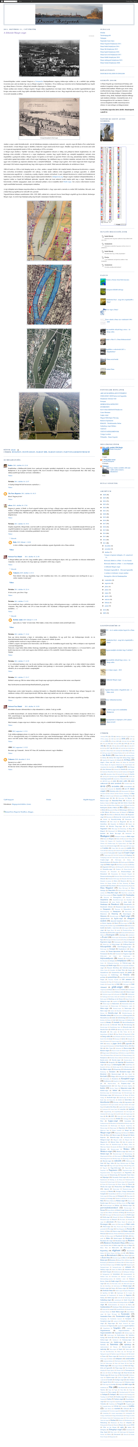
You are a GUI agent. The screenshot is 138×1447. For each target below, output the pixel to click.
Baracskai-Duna (117, 800)
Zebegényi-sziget (115, 1429)
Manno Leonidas (116, 1130)
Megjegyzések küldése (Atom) (21, 804)
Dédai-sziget (110, 864)
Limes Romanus (105, 412)
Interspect (117, 1039)
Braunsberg (123, 829)
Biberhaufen (128, 819)
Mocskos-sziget (115, 1149)
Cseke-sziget (128, 850)
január (107, 606)
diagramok (105, 867)
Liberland (102, 1114)
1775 (126, 736)
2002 (118, 746)
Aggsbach (105, 760)
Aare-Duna (125, 750)
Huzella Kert (104, 1029)
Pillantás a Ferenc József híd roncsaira (117, 280)
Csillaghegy (128, 855)
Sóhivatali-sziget (128, 1283)
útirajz (120, 1384)
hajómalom (123, 1001)
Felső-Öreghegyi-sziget (124, 947)
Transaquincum (129, 1370)
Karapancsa (103, 1058)
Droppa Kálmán (112, 883)
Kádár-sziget (125, 1050)
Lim (117, 1114)
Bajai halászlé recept (108, 796)
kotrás (102, 1088)
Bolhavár (122, 824)
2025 (104, 498)
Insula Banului (116, 1036)
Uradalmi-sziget (118, 1382)
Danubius (116, 862)
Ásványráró (110, 789)
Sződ (115, 1337)
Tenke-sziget (103, 1359)
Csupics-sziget (104, 860)
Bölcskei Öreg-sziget (115, 826)
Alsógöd (120, 767)
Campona (110, 841)
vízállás (131, 1406)
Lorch (124, 1116)
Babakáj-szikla (114, 791)
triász (104, 1373)
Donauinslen (114, 874)
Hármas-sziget (114, 1006)
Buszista (124, 839)
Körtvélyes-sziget (104, 1093)
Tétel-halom (118, 1361)
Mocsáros (103, 1149)
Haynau (102, 1013)
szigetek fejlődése (129, 1326)
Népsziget (106, 1177)
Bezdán (105, 819)
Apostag (105, 776)
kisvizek (103, 1076)
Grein (103, 992)
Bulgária (111, 839)
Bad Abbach (110, 793)
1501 (106, 736)
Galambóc (112, 970)
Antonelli (119, 774)
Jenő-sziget (103, 1046)
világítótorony (118, 1401)
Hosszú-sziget (103, 1027)
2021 (104, 511)
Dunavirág (115, 914)
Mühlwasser (129, 1161)
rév (124, 1253)
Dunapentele (107, 909)
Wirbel (110, 1425)
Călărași (130, 839)
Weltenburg (103, 1422)
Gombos (102, 984)
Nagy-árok (131, 1165)
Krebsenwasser (118, 1095)
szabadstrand (117, 1300)
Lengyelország (107, 1111)
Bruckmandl (111, 831)
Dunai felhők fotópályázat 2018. (110, 57)
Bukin (105, 839)
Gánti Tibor (121, 970)
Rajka (125, 1245)
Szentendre (125, 1314)
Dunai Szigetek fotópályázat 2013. (110, 44)
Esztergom (110, 934)
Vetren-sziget (109, 1401)
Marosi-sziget (116, 1135)
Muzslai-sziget (107, 1161)
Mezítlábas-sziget (116, 1144)
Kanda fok (118, 1055)
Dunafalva (128, 897)
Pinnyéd (114, 1219)
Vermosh (102, 1399)
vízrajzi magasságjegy (117, 1413)
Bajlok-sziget (118, 796)
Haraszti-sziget (104, 1006)
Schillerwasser (117, 1272)
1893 (117, 741)
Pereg (122, 1212)
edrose (10, 505)
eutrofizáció (131, 935)
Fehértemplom (118, 942)
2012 (104, 540)
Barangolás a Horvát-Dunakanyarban (115, 576)
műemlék (117, 1160)
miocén (114, 1147)
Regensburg (104, 1250)
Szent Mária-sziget (118, 1312)
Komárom (115, 1079)
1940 (132, 741)
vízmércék (131, 1411)
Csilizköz (120, 855)
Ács (125, 753)
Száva (130, 1304)
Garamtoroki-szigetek (118, 972)
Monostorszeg (128, 1154)
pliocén (130, 1222)
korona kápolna (128, 1086)
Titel (101, 1363)
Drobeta (102, 883)
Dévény (132, 864)
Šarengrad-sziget (104, 1267)
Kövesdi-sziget (128, 1093)
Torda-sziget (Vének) (117, 1366)
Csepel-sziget (129, 852)
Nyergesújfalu (130, 1182)
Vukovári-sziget (104, 1420)
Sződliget (123, 1337)
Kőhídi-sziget (104, 1090)
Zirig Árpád (103, 1432)
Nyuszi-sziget (111, 1184)
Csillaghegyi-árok (105, 857)
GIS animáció (126, 979)
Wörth (115, 1425)
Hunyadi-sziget (127, 1027)
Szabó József (128, 1300)
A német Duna (109, 369)
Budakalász (129, 833)
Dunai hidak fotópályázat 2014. (110, 46)
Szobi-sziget (110, 1335)
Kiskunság (103, 1072)
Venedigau (130, 1394)
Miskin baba (122, 1147)
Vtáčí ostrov (129, 1418)
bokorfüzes (103, 824)
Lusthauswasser (104, 1123)
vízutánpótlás (128, 1413)
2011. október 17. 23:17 (21, 677)
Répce (119, 1253)
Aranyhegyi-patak (105, 779)
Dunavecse (103, 914)
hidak (113, 1018)
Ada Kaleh (106, 755)
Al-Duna (127, 760)
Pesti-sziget (108, 1215)
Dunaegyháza (117, 897)
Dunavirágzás (127, 914)
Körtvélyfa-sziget (116, 1093)
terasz (111, 1359)
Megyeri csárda (117, 1140)
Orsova (110, 1191)
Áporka (132, 774)
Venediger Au (103, 1397)
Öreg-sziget (130, 1196)
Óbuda (130, 1184)
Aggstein (112, 760)
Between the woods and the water (124, 817)
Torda (130, 1363)
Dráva (115, 881)
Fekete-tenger (116, 944)
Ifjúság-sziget (121, 1029)
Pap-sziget (131, 1203)
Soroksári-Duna (108, 1290)
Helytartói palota (117, 1015)
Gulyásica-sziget (107, 994)
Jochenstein (111, 1046)
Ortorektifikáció (112, 1194)
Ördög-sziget (112, 1196)
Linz (101, 1116)
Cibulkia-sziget (111, 843)
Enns (127, 921)
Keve (109, 1067)
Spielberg (105, 1293)
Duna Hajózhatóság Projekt (125, 886)
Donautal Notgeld (127, 874)
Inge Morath (119, 1034)
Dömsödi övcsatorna (105, 881)
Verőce (109, 1399)
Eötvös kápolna (107, 923)
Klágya (113, 1076)
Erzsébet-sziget (114, 932)
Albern (124, 762)
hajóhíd (115, 1001)
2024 (104, 501)
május (107, 593)
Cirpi (130, 843)
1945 (114, 743)
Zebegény (103, 1429)
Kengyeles (112, 1062)
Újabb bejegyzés (9, 799)
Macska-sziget (129, 1123)
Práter (108, 1231)
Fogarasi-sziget (127, 954)
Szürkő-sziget (118, 1342)
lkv (107, 1116)
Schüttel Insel (104, 1276)
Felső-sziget (103, 949)
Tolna (116, 1363)
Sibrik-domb (124, 1281)
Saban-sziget (129, 1262)
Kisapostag (117, 1069)
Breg (130, 829)
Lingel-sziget (129, 1114)
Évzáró (104, 937)
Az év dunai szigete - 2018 (113, 670)
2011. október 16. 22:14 (21, 589)
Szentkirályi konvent (116, 1319)
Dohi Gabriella (130, 867)
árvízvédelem (128, 786)
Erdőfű (102, 928)
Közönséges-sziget (105, 1095)
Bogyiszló (123, 822)
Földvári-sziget (127, 963)
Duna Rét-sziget (123, 888)
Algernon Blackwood (116, 765)
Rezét (132, 1255)
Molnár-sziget (104, 1154)
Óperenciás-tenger (127, 1189)
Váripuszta (103, 1392)
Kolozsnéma (106, 1079)
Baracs (130, 798)
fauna (130, 940)
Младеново (113, 1437)
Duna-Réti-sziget (112, 893)
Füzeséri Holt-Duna (113, 968)
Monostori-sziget (117, 1154)
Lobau (119, 1116)
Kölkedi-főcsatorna (127, 1090)
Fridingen (103, 965)
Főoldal (48, 799)
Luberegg (125, 1119)
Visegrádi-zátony (106, 1406)
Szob (101, 1335)
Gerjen (102, 979)
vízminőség (106, 1413)
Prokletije (122, 1233)
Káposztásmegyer (127, 1055)
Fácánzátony (124, 937)
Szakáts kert (103, 1302)
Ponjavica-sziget (128, 1226)
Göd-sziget (126, 984)
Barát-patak (129, 800)
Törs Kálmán (129, 1368)
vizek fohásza (108, 1408)
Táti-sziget (129, 1351)
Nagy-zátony (128, 1168)
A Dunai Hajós (109, 750)
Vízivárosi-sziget (113, 1411)
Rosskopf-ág (103, 1262)
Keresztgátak (117, 1064)
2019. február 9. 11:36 (30, 620)
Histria (109, 1020)
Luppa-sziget (104, 415)
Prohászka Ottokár (113, 1233)
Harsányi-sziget (117, 1008)
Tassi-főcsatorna (110, 1351)
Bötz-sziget (115, 829)
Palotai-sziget (120, 1201)
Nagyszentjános (118, 1172)
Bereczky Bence (120, 814)
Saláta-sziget (120, 1265)
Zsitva (109, 1434)
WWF (132, 1425)
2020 (104, 514)
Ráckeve (131, 1240)
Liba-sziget (129, 1111)
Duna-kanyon (121, 890)
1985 (113, 746)
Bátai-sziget (120, 805)
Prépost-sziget (117, 1231)
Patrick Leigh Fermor (123, 1210)
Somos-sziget (122, 1288)
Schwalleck (114, 1276)
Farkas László (116, 940)
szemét (112, 1309)
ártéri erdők (123, 781)
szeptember (108, 580)
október (107, 552)
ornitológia (103, 1191)
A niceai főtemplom (108, 461)
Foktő (115, 956)
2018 (104, 520)
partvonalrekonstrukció (77, 452)
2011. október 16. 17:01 (20, 505)
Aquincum (122, 776)
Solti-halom (117, 1286)
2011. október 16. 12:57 (21, 481)
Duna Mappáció (106, 888)
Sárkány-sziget (104, 1269)
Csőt (131, 857)
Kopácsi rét (124, 1081)
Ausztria (118, 789)
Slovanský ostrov (116, 1283)
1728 (122, 736)
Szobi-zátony (121, 1335)
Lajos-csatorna (115, 1104)
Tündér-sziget (104, 1375)
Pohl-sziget (121, 1224)
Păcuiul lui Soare (128, 1198)
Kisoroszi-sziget (116, 1074)
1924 (127, 741)
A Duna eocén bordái (111, 359)
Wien (121, 1422)
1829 (117, 739)
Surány (102, 1298)
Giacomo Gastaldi (113, 979)
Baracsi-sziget (104, 800)
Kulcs (130, 1097)
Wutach (121, 1425)
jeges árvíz (117, 1043)
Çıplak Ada (103, 846)
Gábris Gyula (103, 970)
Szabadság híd (128, 1298)
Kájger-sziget (105, 1053)
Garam (130, 970)
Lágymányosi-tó (104, 1104)
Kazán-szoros (104, 1060)
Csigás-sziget (107, 855)
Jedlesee (108, 1043)
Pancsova (130, 1201)
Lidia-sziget (111, 1114)
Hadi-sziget (103, 999)
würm (127, 1425)
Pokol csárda (130, 1224)
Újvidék (110, 1380)
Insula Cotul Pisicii (128, 1036)
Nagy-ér (105, 1168)
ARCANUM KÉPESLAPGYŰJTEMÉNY (113, 393)
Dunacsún (106, 897)
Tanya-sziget (113, 1349)
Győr (123, 994)
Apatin (126, 774)
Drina (130, 881)
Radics (10, 465)
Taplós (121, 1349)
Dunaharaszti (104, 902)
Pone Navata (117, 1226)
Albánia (118, 762)
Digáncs (113, 867)
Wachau (112, 1420)
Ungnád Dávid (107, 1382)
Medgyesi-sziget (105, 1140)
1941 (104, 743)
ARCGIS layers (106, 781)
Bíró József (113, 822)
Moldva (130, 1151)
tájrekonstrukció (104, 1347)
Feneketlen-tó (123, 949)
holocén (129, 1020)
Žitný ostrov (113, 1432)
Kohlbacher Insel (122, 1076)
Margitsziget (118, 1133)
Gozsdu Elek (110, 984)
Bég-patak (110, 810)
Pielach (122, 1217)
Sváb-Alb (120, 1298)
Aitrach (119, 760)
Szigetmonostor (105, 1330)
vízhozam (126, 1408)
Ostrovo (130, 1194)
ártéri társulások (116, 783)
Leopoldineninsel (118, 1111)
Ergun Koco (110, 930)
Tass (101, 1351)
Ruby (15, 542)
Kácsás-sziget (104, 1050)
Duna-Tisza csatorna (126, 893)
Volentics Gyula (106, 1418)
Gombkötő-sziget (128, 982)
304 (129, 748)
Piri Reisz (122, 1219)
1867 (131, 739)
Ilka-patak (103, 1032)
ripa (131, 1258)
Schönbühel (116, 1274)
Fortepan (103, 401)
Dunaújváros (117, 911)
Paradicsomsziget (107, 1205)
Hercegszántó (128, 1015)
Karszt (122, 1058)
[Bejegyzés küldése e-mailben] (17, 450)
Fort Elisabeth (104, 961)
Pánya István (122, 1203)
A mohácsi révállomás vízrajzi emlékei (116, 573)
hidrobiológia (122, 1018)
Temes (104, 1356)
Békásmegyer (124, 810)
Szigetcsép (112, 1326)
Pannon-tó (113, 1203)
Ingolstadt (127, 1034)
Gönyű (110, 989)
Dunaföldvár (104, 900)
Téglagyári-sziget (104, 1354)
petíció (123, 1215)
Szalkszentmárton (112, 1304)
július (107, 586)
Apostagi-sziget (113, 776)
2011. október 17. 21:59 (21, 661)
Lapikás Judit (122, 1107)
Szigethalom (106, 1328)
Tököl (126, 1366)
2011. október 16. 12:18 (20, 465)
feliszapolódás (105, 946)
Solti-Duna (108, 1286)
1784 (131, 736)
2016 (104, 527)
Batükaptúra (103, 807)
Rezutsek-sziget (117, 1258)
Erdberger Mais (104, 925)
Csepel (119, 853)
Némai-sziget (103, 1175)
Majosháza (122, 1128)
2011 (104, 543)
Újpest (125, 1377)
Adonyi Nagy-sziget (128, 758)
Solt (101, 1286)
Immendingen (103, 1034)
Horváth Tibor (116, 1025)
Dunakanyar (104, 904)
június (107, 590)
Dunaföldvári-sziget (118, 900)
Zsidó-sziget (123, 1432)
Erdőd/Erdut (121, 925)
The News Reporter (14, 493)
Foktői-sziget (126, 956)
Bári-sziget (114, 803)
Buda (130, 831)
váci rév (129, 1387)
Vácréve (102, 1390)
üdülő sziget (128, 1384)
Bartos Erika (103, 805)
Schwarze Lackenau (126, 1276)
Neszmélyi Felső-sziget (119, 1177)
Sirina (108, 1283)
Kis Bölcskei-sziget (127, 1067)
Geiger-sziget (103, 975)
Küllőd (120, 1100)
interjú (110, 1039)
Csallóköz (105, 848)
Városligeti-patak (123, 1392)
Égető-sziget (125, 916)
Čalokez (102, 841)
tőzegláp (102, 1370)
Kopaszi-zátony (112, 1083)
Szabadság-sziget (105, 1300)
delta (126, 864)
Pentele (116, 1212)
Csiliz (114, 855)
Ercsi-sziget (124, 923)
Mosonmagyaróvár (105, 1158)
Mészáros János (104, 1144)
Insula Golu (103, 1039)
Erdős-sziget (125, 928)
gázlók (130, 972)
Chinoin (102, 843)
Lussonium (128, 1121)
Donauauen (103, 871)
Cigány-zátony (122, 843)
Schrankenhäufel (127, 1274)
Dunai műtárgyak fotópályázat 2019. (111, 60)
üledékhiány (103, 1387)
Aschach (102, 789)
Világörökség (128, 1401)
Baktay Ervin (128, 796)
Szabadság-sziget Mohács (108, 426)
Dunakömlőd (128, 904)
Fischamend (103, 954)
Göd (118, 984)
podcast (114, 1224)
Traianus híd (120, 1370)
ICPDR (113, 1029)
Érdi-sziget (113, 925)
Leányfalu (123, 1109)
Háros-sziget (104, 1008)
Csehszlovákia (119, 850)
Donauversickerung (106, 876)
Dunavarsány (128, 911)
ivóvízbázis (124, 1041)
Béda (103, 810)
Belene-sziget (115, 812)
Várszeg (132, 1392)
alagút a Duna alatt (106, 762)
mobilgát (130, 1147)
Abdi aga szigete (106, 753)
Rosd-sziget (130, 1260)
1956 (125, 743)
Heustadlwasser (104, 1018)
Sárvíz (120, 1269)
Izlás (130, 1041)
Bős (127, 826)
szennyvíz (116, 1321)
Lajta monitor (124, 1104)
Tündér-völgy (114, 1375)
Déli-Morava (120, 864)
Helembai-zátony (105, 1015)
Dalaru (129, 860)
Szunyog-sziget (126, 1340)
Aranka (131, 776)
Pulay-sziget (110, 1236)
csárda (122, 848)
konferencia (107, 1081)
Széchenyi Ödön (118, 1307)
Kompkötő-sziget (127, 1078)
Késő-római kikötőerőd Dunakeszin (111, 409)
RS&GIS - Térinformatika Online (110, 423)
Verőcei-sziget (118, 1399)
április (107, 596)
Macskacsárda (103, 1126)
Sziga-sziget (111, 1323)
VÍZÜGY (103, 429)
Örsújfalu (102, 1198)
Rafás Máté (108, 1245)
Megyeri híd (128, 1140)
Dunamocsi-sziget (121, 907)
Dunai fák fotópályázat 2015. (109, 49)
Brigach (102, 831)
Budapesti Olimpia (120, 836)
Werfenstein (114, 1422)
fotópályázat (122, 960)
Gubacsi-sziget (130, 992)
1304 (101, 736)
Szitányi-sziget (128, 1333)
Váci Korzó (121, 1387)
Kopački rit (116, 1081)
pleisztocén (110, 1222)
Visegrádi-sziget (130, 1404)
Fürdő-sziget (67, 182)
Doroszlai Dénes (118, 876)
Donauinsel (103, 874)
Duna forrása (112, 886)
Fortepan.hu (39, 81)
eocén (132, 921)
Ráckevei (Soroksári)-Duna (114, 1243)
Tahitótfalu (114, 1344)
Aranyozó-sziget (130, 779)
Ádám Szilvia (119, 755)
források (120, 958)
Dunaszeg (117, 909)
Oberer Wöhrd (121, 1184)
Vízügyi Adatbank (105, 1415)
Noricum (102, 1182)
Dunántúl (131, 907)
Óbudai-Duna (118, 1187)
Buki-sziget (130, 836)
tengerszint (130, 1356)
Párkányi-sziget (127, 1205)
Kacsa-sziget (128, 1048)
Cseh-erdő (103, 850)
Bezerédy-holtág (116, 819)
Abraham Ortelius (117, 753)
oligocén (106, 1189)
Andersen (124, 772)
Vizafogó (123, 1406)
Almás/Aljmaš (128, 765)
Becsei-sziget (131, 807)
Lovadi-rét (110, 1119)
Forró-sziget (129, 958)
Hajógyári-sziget (105, 1001)
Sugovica (129, 1295)
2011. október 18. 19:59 (32, 706)
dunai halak (127, 902)
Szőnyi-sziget (104, 1340)
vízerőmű (117, 1408)
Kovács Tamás (114, 1088)
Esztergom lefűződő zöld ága (114, 290)
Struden (121, 1295)
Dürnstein (103, 916)
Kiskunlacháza (127, 1069)
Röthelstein (112, 1262)
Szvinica (129, 1342)
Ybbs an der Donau (109, 1427)
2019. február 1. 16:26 (24, 542)
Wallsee (121, 1420)
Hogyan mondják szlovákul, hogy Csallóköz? (119, 650)
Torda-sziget (104, 1365)
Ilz (131, 1032)
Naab (101, 1163)
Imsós (111, 1034)
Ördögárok (121, 1196)
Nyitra (104, 1184)
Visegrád (120, 1404)
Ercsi (116, 923)
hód (114, 1020)
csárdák (128, 848)
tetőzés (125, 1361)
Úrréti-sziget (105, 1384)
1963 (131, 743)
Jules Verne (109, 1048)
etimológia (122, 935)
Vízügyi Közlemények (118, 1415)
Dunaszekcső (127, 909)
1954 (119, 743)
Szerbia (123, 1321)
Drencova (123, 881)
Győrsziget (105, 997)
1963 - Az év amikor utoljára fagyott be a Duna (119, 630)
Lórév (130, 1116)
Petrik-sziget (106, 1217)
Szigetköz (117, 1328)
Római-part (103, 1260)
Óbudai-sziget (130, 1186)
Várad (130, 1390)
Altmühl (122, 769)
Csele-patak (111, 853)
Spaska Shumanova (129, 1290)
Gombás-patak (117, 982)
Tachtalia (103, 1344)
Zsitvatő (126, 1434)
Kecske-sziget (116, 1060)
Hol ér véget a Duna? (111, 309)
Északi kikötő (124, 932)
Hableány (129, 997)
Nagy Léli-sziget (114, 1165)
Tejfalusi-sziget (115, 1354)
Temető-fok (122, 1356)
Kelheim (103, 1062)
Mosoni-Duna (127, 1156)
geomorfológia (112, 977)
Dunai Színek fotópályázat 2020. (110, 63)
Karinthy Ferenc (114, 1058)
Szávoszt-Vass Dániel (15, 556)
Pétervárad (116, 1215)
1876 (106, 741)
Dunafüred (129, 900)
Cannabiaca (119, 841)
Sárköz (114, 1269)
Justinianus (118, 1048)
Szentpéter (128, 1319)
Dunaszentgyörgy (104, 911)
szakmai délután (113, 1302)
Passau (102, 1210)
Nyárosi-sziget (121, 1182)
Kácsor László (116, 1050)
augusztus (108, 583)
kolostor (132, 1076)
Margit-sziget (55, 452)
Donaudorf (113, 871)
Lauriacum (105, 1109)
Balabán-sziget (104, 798)
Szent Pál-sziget (112, 1314)
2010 (104, 610)
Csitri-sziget (115, 857)
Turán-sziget (117, 1373)
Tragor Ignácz (110, 1370)
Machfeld (120, 1123)
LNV (112, 1116)
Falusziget (108, 940)
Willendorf (103, 1425)
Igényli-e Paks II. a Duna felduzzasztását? (118, 339)
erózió (118, 930)
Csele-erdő (103, 853)
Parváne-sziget (128, 1208)
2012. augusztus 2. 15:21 (20, 731)
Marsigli (125, 1135)
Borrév (130, 824)
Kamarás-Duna (109, 1055)
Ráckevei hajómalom (106, 420)
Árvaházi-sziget (128, 783)
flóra (111, 954)
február (107, 602)
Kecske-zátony (128, 1060)
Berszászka (109, 817)
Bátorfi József (129, 805)
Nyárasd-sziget (111, 1182)
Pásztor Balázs (111, 1210)
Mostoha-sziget (116, 1158)
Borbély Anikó (18, 620)
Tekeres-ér (123, 1354)
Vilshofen (103, 1404)
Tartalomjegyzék (105, 35)
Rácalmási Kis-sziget (106, 1241)
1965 (101, 746)
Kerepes (109, 1064)
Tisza (130, 1361)
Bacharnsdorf (125, 791)
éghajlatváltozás (105, 918)
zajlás (122, 1427)
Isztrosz (107, 1041)
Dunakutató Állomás (106, 907)
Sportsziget (120, 1293)
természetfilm (130, 1358)
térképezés (118, 1358)
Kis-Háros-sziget (105, 1069)
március (107, 599)
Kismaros (112, 1072)
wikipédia (129, 1422)
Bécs (121, 807)
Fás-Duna (124, 940)
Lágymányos (128, 1102)
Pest (101, 1215)
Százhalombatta (105, 1307)
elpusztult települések (117, 921)
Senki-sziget (115, 1281)
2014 (104, 533)
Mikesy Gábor (128, 1144)
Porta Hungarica (120, 1229)
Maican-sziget (104, 1128)
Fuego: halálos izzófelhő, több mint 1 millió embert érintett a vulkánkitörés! (120, 470)
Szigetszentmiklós (106, 1333)
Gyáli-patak (116, 994)
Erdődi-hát (130, 925)
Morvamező (118, 1156)
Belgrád (124, 812)
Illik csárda (113, 1032)
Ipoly (123, 1039)
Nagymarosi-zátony (105, 1172)
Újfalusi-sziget (110, 1377)
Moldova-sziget (121, 1151)
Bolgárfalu (113, 824)
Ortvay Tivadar (122, 1194)
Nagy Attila (110, 1163)
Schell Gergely (107, 1272)
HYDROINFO (104, 407)
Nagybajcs (103, 1170)
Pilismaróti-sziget (104, 1219)
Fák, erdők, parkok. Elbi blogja (112, 447)
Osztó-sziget (103, 1196)
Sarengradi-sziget (117, 1267)
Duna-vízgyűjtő (118, 895)
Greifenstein (131, 989)
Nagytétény (128, 1172)
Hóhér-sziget (121, 1020)
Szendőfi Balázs (120, 1309)
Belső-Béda (110, 814)
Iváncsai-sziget (115, 1041)
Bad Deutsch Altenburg (123, 793)
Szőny (130, 1337)
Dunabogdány (130, 895)
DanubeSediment (105, 862)
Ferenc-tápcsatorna (114, 951)
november (108, 549)
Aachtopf (117, 750)
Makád (130, 1128)
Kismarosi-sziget (125, 1072)
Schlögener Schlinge (129, 1272)
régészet (116, 1250)
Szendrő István (130, 1309)
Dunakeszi (115, 904)
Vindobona (112, 1404)
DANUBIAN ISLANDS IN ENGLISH (112, 73)
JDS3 (101, 1043)
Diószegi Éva (121, 867)
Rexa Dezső (125, 1255)
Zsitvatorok (117, 1434)
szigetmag (129, 1328)
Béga (116, 810)
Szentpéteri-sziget (105, 1321)
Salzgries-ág (129, 1265)
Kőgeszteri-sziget (126, 1088)
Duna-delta (111, 890)
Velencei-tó (122, 1394)
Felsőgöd (112, 949)
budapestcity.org (58, 177)
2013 (104, 536)
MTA (132, 1158)
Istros (101, 1041)
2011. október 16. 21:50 (32, 556)
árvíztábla (115, 786)
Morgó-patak (103, 1156)
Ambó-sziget (131, 769)
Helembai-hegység (127, 1013)
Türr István (123, 1375)
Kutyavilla (112, 1100)
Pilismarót (129, 1217)
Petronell (115, 1217)
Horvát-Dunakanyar (128, 1022)
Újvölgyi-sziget (119, 1380)
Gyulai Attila (113, 997)
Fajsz (101, 940)
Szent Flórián (105, 1312)
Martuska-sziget (114, 1137)
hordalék (116, 1022)
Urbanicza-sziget (129, 1382)
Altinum (116, 769)
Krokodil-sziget (111, 1097)
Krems (126, 1095)
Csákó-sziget (123, 846)
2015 (104, 530)
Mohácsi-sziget (106, 1151)
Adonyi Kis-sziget (114, 758)
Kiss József (128, 1074)
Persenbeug (130, 1212)
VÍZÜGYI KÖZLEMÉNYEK (109, 431)
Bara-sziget (121, 798)
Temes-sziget (112, 1356)
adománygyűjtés (130, 755)
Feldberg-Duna (127, 944)
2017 (104, 523)
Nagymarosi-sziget (127, 1170)
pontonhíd (103, 1229)
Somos (113, 1288)
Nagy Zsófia (123, 1165)
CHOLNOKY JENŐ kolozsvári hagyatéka (113, 396)
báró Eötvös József (126, 803)
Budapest (16, 452)
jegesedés (129, 1043)
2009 (104, 613)
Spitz (112, 1293)
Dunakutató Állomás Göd (108, 399)
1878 (112, 741)
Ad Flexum (131, 753)
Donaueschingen (126, 871)
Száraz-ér (122, 1304)
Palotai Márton (110, 1201)
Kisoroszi (103, 1074)
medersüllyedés (128, 1137)
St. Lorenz (129, 1293)
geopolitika (123, 977)
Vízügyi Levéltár (105, 434)
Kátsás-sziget (129, 1058)
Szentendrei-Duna (105, 1316)
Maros (108, 1135)
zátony (130, 1427)
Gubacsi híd (110, 992)
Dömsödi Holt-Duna (127, 879)
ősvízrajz (110, 1198)
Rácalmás (129, 1238)
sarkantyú (128, 1267)
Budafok (102, 833)
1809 (112, 739)
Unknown (16, 573)
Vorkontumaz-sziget (118, 1418)
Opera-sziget (116, 1189)
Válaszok (13, 538)
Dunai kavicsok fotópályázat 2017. (110, 54)
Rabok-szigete (118, 1238)
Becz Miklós (113, 807)
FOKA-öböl (103, 956)
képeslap (120, 1062)
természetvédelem (108, 1361)
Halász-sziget (106, 1003)
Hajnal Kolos (129, 999)
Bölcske (102, 826)
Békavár (132, 810)
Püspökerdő (119, 1236)
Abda (133, 750)
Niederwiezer (128, 1180)
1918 (123, 741)
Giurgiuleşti (103, 982)
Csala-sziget (131, 846)
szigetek (119, 1326)
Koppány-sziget (126, 1083)
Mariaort (125, 1133)
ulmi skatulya (130, 1380)
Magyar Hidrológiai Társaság (109, 418)
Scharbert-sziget (129, 1269)
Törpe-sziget (119, 1368)
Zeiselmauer (129, 1429)
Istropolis (130, 1039)
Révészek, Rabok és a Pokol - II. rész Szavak (118, 560)
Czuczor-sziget (112, 846)
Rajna (130, 1245)
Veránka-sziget (120, 1397)
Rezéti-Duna (106, 1258)
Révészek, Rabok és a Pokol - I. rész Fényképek (118, 563)
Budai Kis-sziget (115, 833)
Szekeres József (129, 1307)
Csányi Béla (115, 848)
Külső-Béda (128, 1100)
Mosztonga (126, 1158)
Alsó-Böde (111, 767)
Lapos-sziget (131, 1107)
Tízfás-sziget (109, 1363)
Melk (124, 1142)
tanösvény (103, 1349)
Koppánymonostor (105, 1086)
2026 (104, 495)
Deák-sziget (124, 862)
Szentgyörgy (103, 1319)
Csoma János (124, 857)
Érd (131, 923)
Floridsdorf (118, 954)
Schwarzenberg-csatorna (106, 1279)
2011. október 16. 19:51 (21, 524)
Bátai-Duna (112, 805)
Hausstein (119, 1011)
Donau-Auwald (128, 869)
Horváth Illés (106, 1025)
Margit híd (41, 452)
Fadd (130, 937)
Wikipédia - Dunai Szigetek (109, 437)
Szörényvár (115, 1340)
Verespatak (130, 1397)
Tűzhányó (105, 466)
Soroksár (131, 1288)
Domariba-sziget (107, 869)
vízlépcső (123, 1411)
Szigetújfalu (118, 1333)
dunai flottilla (116, 902)
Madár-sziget (114, 1126)
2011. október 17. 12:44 (21, 634)
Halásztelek (115, 1003)
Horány (108, 1022)
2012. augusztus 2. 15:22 (20, 747)
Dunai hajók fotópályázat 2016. (110, 52)
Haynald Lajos (128, 1011)
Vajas (109, 1390)
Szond (109, 1337)
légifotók (131, 1109)
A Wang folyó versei (108, 459)
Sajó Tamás (103, 1265)
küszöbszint (104, 1102)
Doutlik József (129, 876)
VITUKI (115, 1406)
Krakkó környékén (115, 449)
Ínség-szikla (106, 1036)
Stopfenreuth (112, 1295)
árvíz (102, 786)
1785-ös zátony (104, 739)
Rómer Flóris (121, 1260)
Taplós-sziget (129, 1349)
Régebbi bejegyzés (89, 799)
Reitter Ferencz (111, 1253)
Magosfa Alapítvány (126, 1126)
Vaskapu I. (113, 1394)
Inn (133, 1034)
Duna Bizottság (123, 883)
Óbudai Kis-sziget (105, 1187)
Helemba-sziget (113, 1013)
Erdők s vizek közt (113, 928)
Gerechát (130, 977)
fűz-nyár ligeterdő (123, 965)
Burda (118, 839)
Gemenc (126, 974)
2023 (104, 504)
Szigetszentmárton (124, 1330)
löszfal (118, 1118)
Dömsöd (102, 879)
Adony (104, 758)
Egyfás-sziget (118, 918)
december (108, 546)
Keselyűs (102, 1067)
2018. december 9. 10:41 (22, 759)
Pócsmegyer (104, 1224)
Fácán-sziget (115, 937)
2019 (104, 517)
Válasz (10, 475)
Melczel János (115, 1142)
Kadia (132, 1050)
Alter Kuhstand (106, 769)
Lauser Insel (113, 1109)
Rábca (108, 1238)
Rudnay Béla (120, 1262)
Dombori (118, 869)
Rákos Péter (104, 1248)
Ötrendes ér (118, 1198)
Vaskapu (104, 1394)
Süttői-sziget (111, 1298)
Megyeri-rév (103, 1142)
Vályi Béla (123, 1390)
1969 (107, 746)
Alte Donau (130, 767)
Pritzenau (103, 1233)
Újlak (119, 1377)
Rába (126, 1236)
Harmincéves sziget (126, 1006)
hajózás (132, 1001)
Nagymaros (113, 1170)
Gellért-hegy (115, 975)
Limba (122, 1114)
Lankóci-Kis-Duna (110, 1107)
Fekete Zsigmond (129, 942)
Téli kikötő (131, 1354)
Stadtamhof (103, 1295)
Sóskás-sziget (118, 1290)
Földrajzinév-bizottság (113, 963)
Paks (101, 1201)
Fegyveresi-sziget (105, 942)
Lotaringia (103, 1119)
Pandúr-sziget (104, 1203)
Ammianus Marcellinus (108, 772)
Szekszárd (105, 1309)
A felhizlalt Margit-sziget (112, 567)
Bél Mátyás (105, 812)
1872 (101, 741)
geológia (102, 977)
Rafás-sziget (117, 1245)
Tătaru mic (120, 1351)
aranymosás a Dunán (118, 779)
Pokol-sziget (106, 1226)
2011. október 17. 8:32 (21, 601)
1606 (117, 736)
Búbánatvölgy (122, 831)
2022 (104, 507)
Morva (111, 1156)
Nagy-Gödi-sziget (116, 1168)
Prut (103, 1236)
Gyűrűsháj (122, 997)
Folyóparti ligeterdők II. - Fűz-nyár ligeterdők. (118, 570)
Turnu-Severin (128, 1373)
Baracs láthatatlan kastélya (113, 700)
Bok (131, 822)
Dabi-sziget (118, 860)
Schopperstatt (106, 1274)
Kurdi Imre (103, 1100)
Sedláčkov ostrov (121, 1279)
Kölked (115, 1090)
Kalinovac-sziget (124, 1053)
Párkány (117, 1205)
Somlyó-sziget (104, 1288)
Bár (114, 798)
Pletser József (121, 1222)
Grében (123, 989)
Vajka (115, 1390)
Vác (111, 1387)
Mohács (126, 1149)
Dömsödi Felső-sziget (113, 879)
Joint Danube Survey (122, 1046)
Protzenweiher (130, 1233)
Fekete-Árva (106, 944)
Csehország (110, 850)
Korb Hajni (118, 1086)
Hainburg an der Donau (116, 999)
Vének (111, 1397)
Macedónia (113, 1123)
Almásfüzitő (103, 767)
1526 (111, 736)
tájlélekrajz (127, 1344)
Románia (112, 1260)
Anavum (118, 772)
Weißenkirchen (129, 1420)
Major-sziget (113, 1128)
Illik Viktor (123, 1032)
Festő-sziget (28, 452)
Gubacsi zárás (119, 992)
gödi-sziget (117, 986)
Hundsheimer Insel (115, 1027)
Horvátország (128, 1025)
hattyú (112, 1011)
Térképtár (103, 38)
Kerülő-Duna (129, 1064)
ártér (114, 781)
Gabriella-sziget (127, 968)
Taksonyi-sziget (126, 1347)
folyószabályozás (106, 958)
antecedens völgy (110, 774)
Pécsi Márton (109, 1212)
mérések (130, 1142)
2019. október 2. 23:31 (27, 573)
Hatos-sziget (104, 1011)
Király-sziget (116, 1067)
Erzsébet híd (104, 932)
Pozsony (129, 1229)
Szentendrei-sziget (123, 1316)
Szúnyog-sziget (104, 1342)
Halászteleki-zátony (127, 1003)
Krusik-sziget (123, 1097)
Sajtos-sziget (111, 1265)
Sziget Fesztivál (123, 1323)
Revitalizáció (112, 1255)
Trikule (109, 1373)
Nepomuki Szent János (107, 41)
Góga (110, 982)
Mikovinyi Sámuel (105, 1147)
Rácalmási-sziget (120, 1241)
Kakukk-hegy (114, 1053)
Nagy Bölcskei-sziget (122, 1163)
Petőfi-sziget (130, 1215)
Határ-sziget (128, 1008)
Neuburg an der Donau (116, 1180)
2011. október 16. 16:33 (28, 493)
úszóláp (113, 1384)
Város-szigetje (112, 1392)
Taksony (115, 1347)
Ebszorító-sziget (114, 916)
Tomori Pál (123, 1363)
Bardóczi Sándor (104, 803)
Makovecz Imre (104, 1130)
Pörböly (102, 1231)
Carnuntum (128, 841)
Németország (113, 1175)
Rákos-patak (127, 1248)
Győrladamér (131, 994)
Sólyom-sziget (127, 1286)
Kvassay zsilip (118, 1102)
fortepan (112, 961)
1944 (108, 743)
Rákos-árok (115, 1248)
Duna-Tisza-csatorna (105, 895)
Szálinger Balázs (123, 1302)
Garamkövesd (104, 972)
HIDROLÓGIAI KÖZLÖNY (109, 404)
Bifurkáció (103, 822)
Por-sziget (111, 1229)
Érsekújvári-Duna (127, 930)
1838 (123, 738)
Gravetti (117, 989)
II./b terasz (129, 1029)
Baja (133, 793)
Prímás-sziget (127, 1231)
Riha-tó (125, 1258)
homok (102, 1022)
